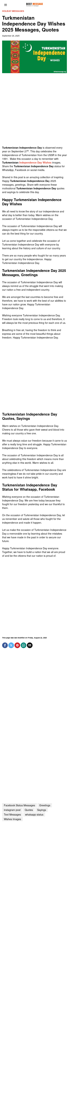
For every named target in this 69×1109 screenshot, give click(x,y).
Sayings (41, 810)
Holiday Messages (13, 11)
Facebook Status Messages (19, 805)
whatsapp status (34, 814)
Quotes (29, 810)
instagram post (12, 810)
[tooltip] (5, 645)
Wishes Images (12, 819)
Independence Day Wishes (35, 162)
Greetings (44, 805)
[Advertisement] (34, 111)
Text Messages (12, 814)
